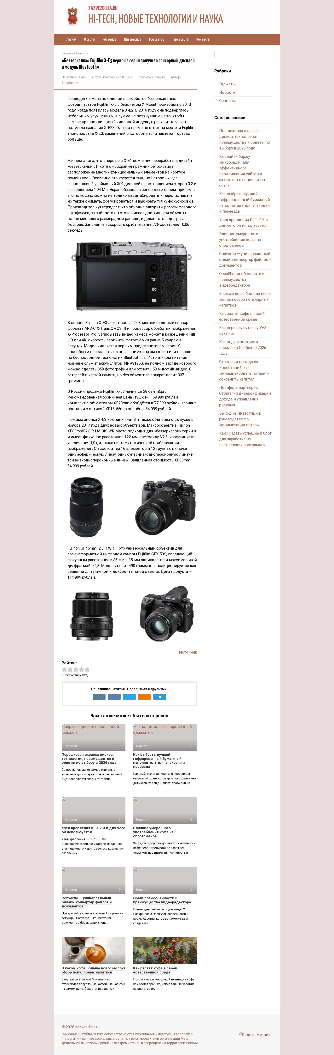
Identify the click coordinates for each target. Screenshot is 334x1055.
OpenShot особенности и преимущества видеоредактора (162, 900)
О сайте (89, 39)
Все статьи (156, 39)
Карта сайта (180, 39)
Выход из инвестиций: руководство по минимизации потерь (240, 419)
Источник (188, 652)
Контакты (203, 39)
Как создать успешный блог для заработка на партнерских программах (245, 439)
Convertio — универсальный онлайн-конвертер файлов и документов (87, 902)
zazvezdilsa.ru (103, 8)
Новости (158, 77)
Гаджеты (227, 84)
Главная (71, 39)
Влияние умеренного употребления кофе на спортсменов (153, 832)
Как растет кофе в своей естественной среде (155, 970)
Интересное (132, 39)
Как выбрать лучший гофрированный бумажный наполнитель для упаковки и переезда (159, 760)
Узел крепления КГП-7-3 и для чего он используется (93, 830)
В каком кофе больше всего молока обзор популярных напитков (93, 970)
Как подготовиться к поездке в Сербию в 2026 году (242, 347)
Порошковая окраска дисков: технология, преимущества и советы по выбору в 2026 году (89, 758)
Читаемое (109, 39)
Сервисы (227, 100)
